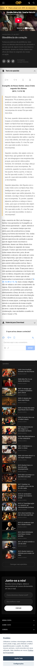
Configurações (18, 663)
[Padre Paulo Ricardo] (18, 2)
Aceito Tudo (18, 658)
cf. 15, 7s (12, 282)
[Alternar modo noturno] (29, 3)
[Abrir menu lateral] (3, 3)
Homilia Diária (6, 34)
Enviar (18, 608)
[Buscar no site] (33, 3)
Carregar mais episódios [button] (18, 564)
